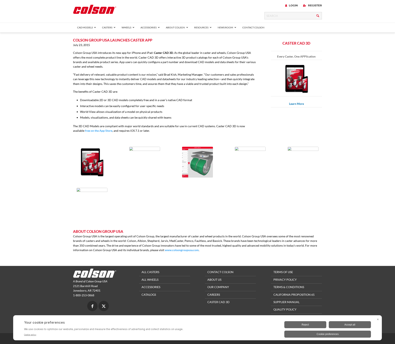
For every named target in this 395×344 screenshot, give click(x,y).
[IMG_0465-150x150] (144, 162)
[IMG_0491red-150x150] (92, 203)
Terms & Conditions (288, 287)
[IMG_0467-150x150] (303, 162)
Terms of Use (283, 272)
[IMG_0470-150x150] (250, 162)
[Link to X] (104, 306)
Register (314, 5)
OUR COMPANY (218, 287)
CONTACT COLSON (220, 272)
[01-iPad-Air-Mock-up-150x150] (92, 162)
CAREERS (213, 294)
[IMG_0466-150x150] (197, 162)
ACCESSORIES (151, 287)
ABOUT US (214, 279)
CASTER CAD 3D (218, 302)
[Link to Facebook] (92, 306)
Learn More (296, 103)
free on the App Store (98, 130)
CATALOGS (149, 294)
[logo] (94, 10)
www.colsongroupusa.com (182, 250)
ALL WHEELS (150, 279)
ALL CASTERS (150, 272)
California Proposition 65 (294, 294)
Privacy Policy (285, 279)
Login (293, 5)
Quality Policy (284, 309)
